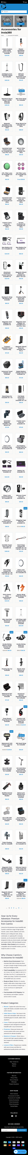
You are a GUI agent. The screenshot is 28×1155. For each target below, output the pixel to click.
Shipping (14, 1064)
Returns (14, 1066)
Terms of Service (14, 1079)
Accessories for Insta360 (14, 1097)
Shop (7, 23)
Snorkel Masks (14, 1106)
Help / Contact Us (14, 1061)
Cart (26, 2)
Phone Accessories (14, 1104)
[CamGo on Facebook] (12, 1116)
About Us (14, 1075)
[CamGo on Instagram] (16, 1116)
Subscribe (22, 1130)
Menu (4, 2)
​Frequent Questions (14, 1084)
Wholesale (14, 1082)
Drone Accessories (14, 1102)
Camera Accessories (14, 1100)
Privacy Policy (14, 1077)
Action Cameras (14, 1093)
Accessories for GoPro (14, 1095)
